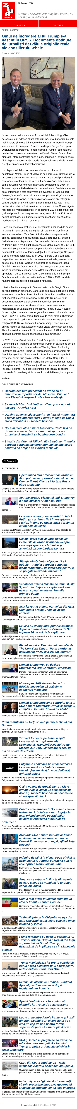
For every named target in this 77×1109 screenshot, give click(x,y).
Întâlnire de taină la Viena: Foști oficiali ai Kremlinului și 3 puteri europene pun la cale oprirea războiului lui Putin (47, 861)
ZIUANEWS (19, 25)
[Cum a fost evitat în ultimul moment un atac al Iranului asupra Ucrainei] (10, 902)
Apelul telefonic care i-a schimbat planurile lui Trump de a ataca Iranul (43, 1003)
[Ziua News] (8, 10)
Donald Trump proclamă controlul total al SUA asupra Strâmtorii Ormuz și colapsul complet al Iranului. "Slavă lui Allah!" (47, 706)
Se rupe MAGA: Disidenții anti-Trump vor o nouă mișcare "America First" (38, 406)
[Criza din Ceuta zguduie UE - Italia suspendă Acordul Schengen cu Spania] (10, 1066)
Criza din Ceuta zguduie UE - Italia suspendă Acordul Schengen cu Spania (46, 1064)
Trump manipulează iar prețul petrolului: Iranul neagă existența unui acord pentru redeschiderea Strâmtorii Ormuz (46, 966)
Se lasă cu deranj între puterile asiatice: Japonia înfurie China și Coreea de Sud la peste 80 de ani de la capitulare (46, 629)
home (5, 30)
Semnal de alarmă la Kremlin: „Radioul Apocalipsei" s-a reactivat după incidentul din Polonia (45, 985)
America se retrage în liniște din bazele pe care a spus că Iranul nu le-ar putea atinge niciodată (45, 883)
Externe (14, 30)
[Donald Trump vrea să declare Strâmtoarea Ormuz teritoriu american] (10, 668)
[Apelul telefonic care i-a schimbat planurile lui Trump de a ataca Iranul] (10, 1004)
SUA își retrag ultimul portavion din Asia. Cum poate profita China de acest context (47, 610)
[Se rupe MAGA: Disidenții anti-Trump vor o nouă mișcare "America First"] (10, 501)
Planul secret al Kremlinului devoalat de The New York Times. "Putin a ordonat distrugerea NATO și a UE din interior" (46, 648)
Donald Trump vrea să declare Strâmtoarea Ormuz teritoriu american (45, 666)
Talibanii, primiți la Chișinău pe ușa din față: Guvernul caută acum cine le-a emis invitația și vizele (47, 921)
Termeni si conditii (29, 1105)
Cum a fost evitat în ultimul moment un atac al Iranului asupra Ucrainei (45, 900)
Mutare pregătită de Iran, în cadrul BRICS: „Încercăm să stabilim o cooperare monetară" (42, 686)
